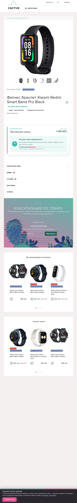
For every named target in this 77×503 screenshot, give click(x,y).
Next (69, 282)
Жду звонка (50, 234)
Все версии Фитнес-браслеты (17, 106)
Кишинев (67, 2)
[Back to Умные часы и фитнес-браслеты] (69, 18)
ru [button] (58, 2)
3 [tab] (41, 307)
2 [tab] (38, 307)
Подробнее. (52, 495)
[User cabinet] (65, 8)
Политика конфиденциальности (38, 242)
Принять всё (9, 499)
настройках (45, 495)
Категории (32, 8)
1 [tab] (35, 307)
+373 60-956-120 (38, 226)
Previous (7, 282)
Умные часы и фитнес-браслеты (17, 18)
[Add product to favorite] (67, 97)
